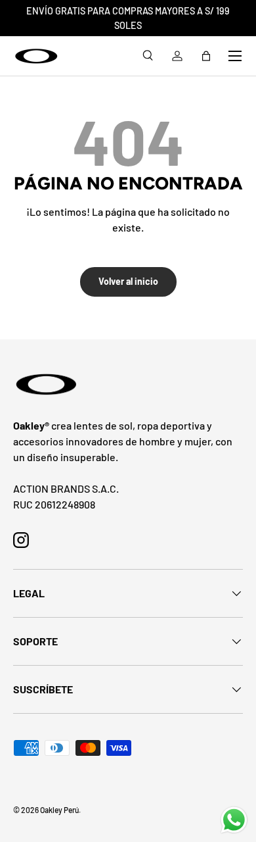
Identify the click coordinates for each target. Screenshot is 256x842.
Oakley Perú (59, 809)
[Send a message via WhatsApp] (234, 820)
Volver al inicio (128, 281)
